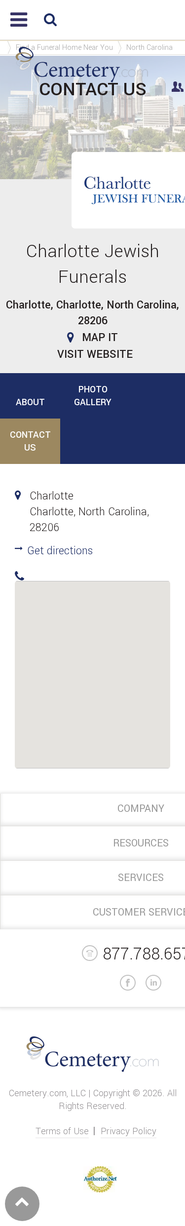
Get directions (60, 551)
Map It (100, 337)
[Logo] (81, 83)
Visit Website (95, 354)
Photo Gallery (92, 396)
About (30, 402)
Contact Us (30, 441)
